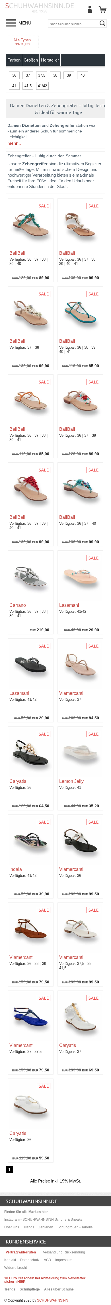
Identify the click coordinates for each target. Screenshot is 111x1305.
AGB (47, 1260)
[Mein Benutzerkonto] (89, 9)
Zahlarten (45, 1227)
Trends (28, 1227)
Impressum (63, 1260)
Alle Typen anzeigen (22, 42)
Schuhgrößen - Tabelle (75, 1227)
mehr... (14, 143)
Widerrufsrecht (15, 1268)
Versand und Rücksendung (64, 1252)
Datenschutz (30, 1260)
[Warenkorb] (102, 9)
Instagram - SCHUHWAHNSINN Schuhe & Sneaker (44, 1220)
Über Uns (11, 1227)
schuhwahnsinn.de (31, 1201)
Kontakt (10, 1260)
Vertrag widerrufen (21, 1252)
